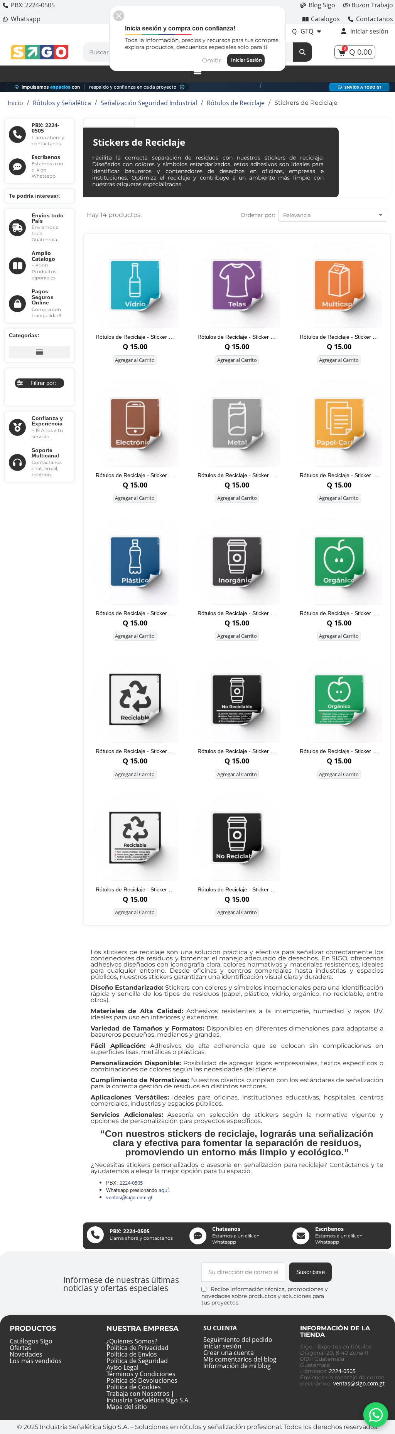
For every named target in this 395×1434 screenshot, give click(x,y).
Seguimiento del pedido (237, 1339)
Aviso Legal (122, 1367)
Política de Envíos (131, 1354)
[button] (39, 383)
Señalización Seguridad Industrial (149, 103)
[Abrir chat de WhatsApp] (375, 1414)
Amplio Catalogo (43, 255)
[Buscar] (302, 52)
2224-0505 (342, 1371)
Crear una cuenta (228, 1352)
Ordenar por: (258, 215)
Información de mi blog (237, 1366)
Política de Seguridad (137, 1361)
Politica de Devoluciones (141, 1380)
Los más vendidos (36, 1361)
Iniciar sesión (222, 1346)
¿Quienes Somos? (131, 1341)
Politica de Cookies (133, 1387)
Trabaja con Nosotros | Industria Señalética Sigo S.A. (148, 1396)
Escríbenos (46, 157)
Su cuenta (220, 1328)
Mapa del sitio (126, 1406)
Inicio (15, 103)
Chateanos (226, 1228)
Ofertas (20, 1347)
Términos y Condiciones (141, 1374)
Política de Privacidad (137, 1347)
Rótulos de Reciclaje (236, 103)
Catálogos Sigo (31, 1341)
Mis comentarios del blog (240, 1359)
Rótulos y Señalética (62, 103)
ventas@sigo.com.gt (359, 1383)
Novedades (26, 1354)
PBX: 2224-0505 (45, 127)
